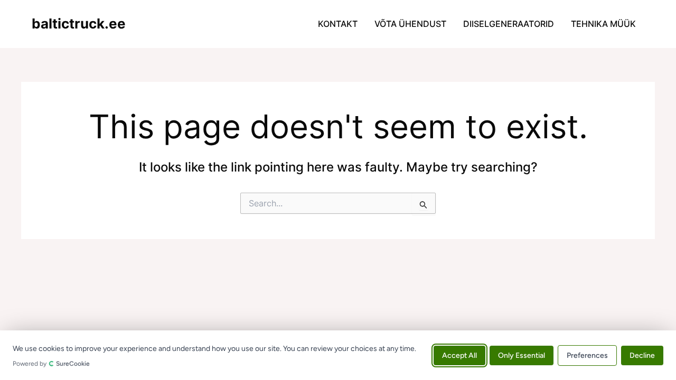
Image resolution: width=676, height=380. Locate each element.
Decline (642, 354)
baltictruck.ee (79, 23)
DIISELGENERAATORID (508, 23)
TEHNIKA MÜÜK (603, 23)
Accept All (459, 354)
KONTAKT (338, 23)
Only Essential (521, 354)
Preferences (587, 354)
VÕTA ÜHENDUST (410, 23)
